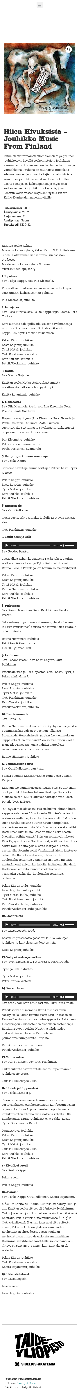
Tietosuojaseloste (30, 1379)
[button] (40, 5)
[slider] (70, 545)
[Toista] (6, 545)
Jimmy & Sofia (26, 1383)
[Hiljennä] (62, 545)
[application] (39, 545)
